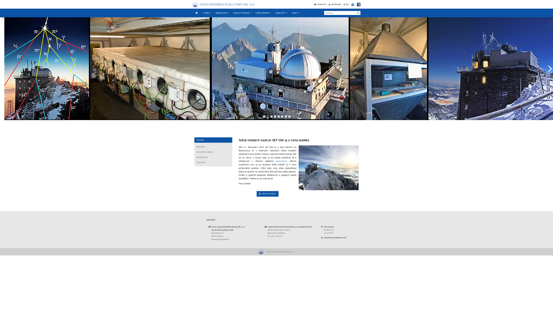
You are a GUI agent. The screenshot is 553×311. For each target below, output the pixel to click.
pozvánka (281, 161)
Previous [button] (3, 68)
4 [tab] (275, 116)
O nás (206, 13)
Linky (295, 13)
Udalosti (280, 13)
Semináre (201, 162)
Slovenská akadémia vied (335, 237)
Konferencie (202, 157)
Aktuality (201, 146)
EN (347, 4)
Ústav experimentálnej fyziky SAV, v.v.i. (227, 4)
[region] (276, 71)
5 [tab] (279, 116)
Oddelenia (222, 13)
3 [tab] (271, 116)
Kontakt (321, 4)
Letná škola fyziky (205, 152)
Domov (196, 13)
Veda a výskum (241, 13)
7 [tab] (286, 116)
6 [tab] (282, 116)
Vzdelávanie (262, 13)
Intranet (336, 4)
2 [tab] (268, 116)
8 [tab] (289, 116)
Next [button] (549, 68)
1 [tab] (264, 116)
